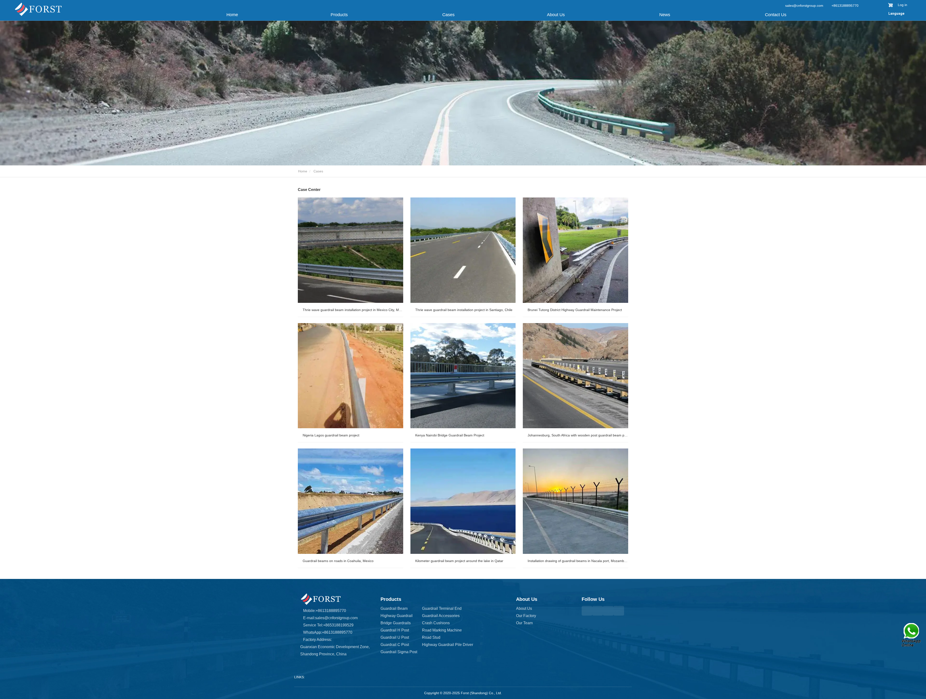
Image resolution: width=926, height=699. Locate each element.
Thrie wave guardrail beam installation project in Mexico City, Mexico (353, 310)
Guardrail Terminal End (442, 608)
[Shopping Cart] (890, 5)
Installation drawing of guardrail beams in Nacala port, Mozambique (578, 561)
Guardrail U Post (395, 637)
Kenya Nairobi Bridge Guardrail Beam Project (449, 435)
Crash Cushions (436, 623)
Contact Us (775, 14)
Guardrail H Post (395, 630)
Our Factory (526, 616)
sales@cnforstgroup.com (804, 5)
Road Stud (431, 637)
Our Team (524, 623)
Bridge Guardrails (396, 623)
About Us (526, 599)
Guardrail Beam (394, 608)
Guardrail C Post (395, 645)
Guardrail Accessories (441, 616)
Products (391, 599)
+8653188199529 (338, 625)
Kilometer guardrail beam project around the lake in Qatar (459, 561)
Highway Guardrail (397, 616)
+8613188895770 (844, 5)
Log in (902, 5)
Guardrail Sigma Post (399, 652)
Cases (448, 14)
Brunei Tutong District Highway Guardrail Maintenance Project (575, 310)
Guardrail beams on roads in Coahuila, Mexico (338, 561)
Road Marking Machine (442, 630)
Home (232, 14)
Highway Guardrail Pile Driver (447, 645)
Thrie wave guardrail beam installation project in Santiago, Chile (463, 310)
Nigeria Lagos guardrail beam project (331, 435)
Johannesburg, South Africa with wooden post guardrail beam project (578, 435)
